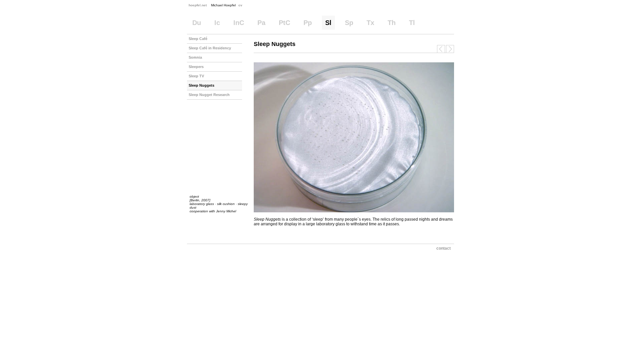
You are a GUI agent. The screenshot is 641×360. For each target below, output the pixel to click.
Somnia (195, 57)
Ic (217, 22)
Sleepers (196, 67)
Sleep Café (198, 39)
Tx (370, 22)
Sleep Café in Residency (210, 48)
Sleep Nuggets (201, 85)
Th (392, 22)
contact (443, 248)
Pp (307, 22)
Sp (349, 22)
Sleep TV (196, 76)
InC (238, 22)
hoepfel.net (198, 5)
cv (240, 5)
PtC (284, 22)
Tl (412, 22)
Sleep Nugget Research (209, 95)
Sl (328, 22)
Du (196, 22)
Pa (261, 22)
